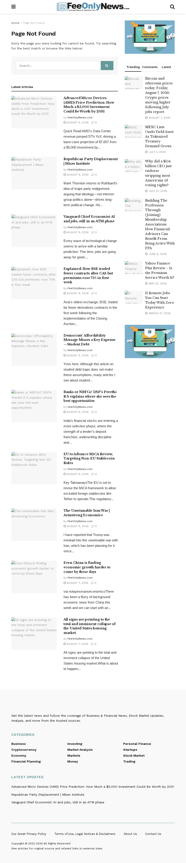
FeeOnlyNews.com (80, 117)
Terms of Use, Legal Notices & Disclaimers (84, 834)
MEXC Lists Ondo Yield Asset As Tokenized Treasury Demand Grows (159, 136)
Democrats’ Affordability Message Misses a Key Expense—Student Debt (89, 339)
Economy (18, 755)
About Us (130, 834)
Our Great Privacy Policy (28, 834)
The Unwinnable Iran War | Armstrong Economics (87, 513)
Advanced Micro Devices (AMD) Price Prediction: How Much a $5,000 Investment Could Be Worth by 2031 (89, 104)
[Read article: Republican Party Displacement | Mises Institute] (34, 173)
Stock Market (133, 755)
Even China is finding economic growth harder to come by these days (87, 567)
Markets (73, 755)
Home (15, 22)
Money (72, 761)
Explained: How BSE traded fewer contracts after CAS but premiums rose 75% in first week (88, 275)
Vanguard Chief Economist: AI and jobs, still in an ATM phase (89, 219)
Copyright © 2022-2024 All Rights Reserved (40, 843)
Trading (129, 761)
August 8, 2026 (77, 122)
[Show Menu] (13, 7)
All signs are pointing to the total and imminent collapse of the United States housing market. (89, 626)
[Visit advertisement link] (150, 37)
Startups (130, 749)
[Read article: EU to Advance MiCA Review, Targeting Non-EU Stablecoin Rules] (34, 468)
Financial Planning (26, 761)
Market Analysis (80, 749)
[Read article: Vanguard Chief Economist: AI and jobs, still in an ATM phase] (34, 231)
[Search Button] (172, 7)
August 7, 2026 (77, 582)
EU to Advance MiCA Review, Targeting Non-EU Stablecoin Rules (89, 458)
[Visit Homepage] (93, 6)
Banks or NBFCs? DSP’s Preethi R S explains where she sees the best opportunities (90, 396)
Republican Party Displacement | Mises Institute (47, 794)
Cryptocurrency (24, 749)
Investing (74, 744)
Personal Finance (137, 744)
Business (18, 744)
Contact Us (153, 834)
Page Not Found (33, 22)
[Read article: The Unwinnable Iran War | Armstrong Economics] (34, 525)
